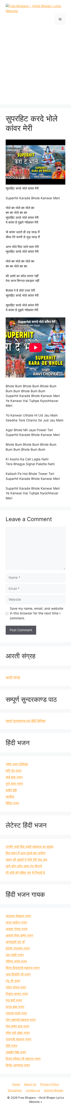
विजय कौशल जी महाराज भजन (23, 1059)
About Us (30, 1084)
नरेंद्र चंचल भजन (16, 987)
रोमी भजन (11, 1046)
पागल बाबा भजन (15, 1007)
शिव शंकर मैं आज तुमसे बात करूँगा (25, 853)
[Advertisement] (35, 62)
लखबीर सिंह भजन (16, 1052)
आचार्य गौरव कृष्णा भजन (19, 935)
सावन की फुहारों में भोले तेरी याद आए (26, 860)
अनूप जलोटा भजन (16, 922)
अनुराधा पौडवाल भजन (18, 916)
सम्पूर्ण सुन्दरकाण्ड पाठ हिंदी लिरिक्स (25, 721)
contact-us (33, 1090)
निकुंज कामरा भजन (17, 994)
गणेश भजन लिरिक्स (17, 764)
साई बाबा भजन (14, 777)
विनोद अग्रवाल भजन (18, 1065)
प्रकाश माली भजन (16, 1013)
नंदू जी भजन (13, 981)
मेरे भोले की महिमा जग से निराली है (25, 873)
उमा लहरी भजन (15, 955)
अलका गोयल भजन (16, 929)
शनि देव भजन (14, 771)
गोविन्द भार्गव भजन (16, 961)
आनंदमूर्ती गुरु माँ (15, 942)
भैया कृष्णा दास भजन (17, 1026)
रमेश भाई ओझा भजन (18, 1033)
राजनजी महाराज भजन (18, 1039)
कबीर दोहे (11, 790)
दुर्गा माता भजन (14, 784)
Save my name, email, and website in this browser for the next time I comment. (36, 613)
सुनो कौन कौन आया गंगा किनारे (24, 866)
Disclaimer (15, 1090)
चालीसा (10, 797)
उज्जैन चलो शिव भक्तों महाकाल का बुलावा (29, 847)
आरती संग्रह (13, 677)
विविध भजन (12, 803)
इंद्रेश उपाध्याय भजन (18, 948)
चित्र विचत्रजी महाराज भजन (23, 968)
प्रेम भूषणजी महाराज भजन (21, 1020)
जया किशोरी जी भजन (18, 974)
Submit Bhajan (53, 1090)
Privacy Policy (49, 1084)
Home (16, 1084)
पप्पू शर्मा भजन (14, 1000)
